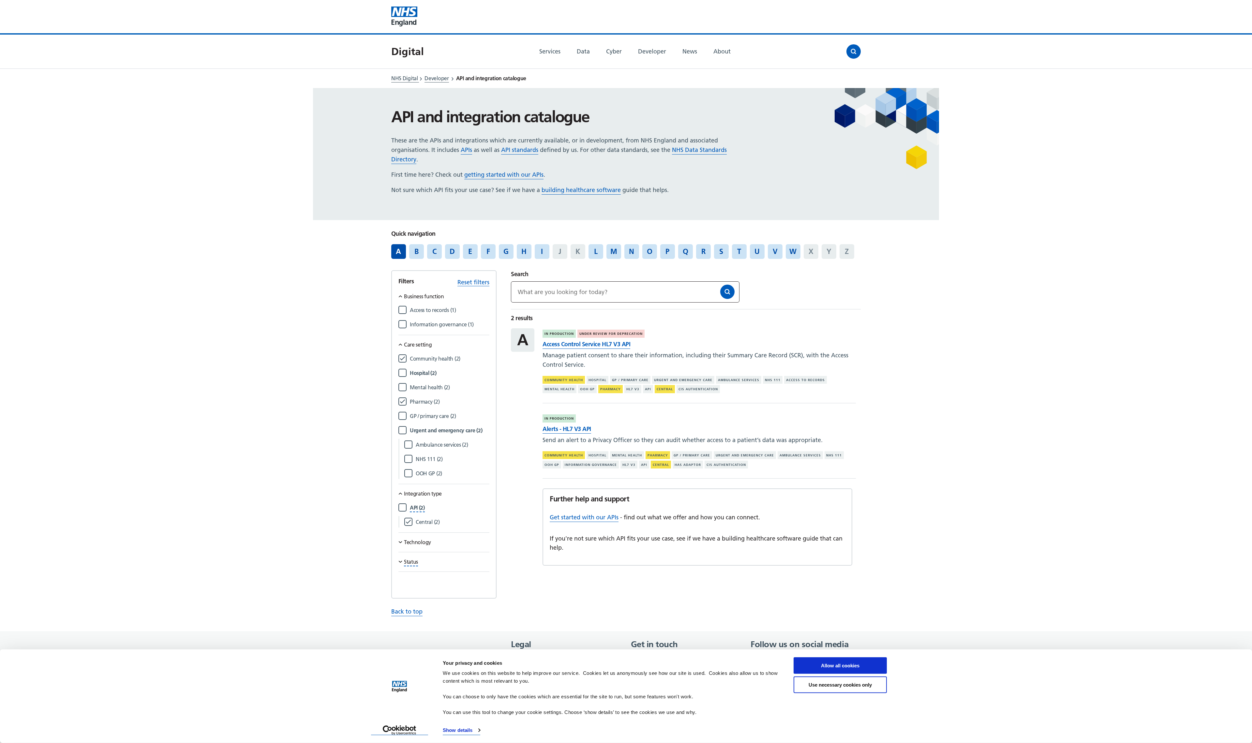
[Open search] (853, 51)
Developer (437, 78)
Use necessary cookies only (840, 684)
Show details (457, 730)
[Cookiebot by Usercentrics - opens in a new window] (399, 730)
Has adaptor (688, 465)
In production (559, 334)
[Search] (727, 292)
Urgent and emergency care (683, 380)
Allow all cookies (840, 665)
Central (665, 389)
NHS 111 (773, 380)
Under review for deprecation (611, 334)
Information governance (591, 465)
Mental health (559, 389)
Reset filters (473, 282)
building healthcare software (581, 190)
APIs (466, 150)
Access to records (805, 380)
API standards (519, 150)
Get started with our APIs (584, 517)
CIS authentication (698, 389)
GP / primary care (630, 380)
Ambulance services (738, 380)
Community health (563, 380)
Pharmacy (610, 389)
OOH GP (587, 389)
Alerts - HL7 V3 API (567, 429)
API (648, 389)
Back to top (407, 611)
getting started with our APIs (504, 174)
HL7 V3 (632, 389)
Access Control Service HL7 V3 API (586, 344)
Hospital (597, 380)
